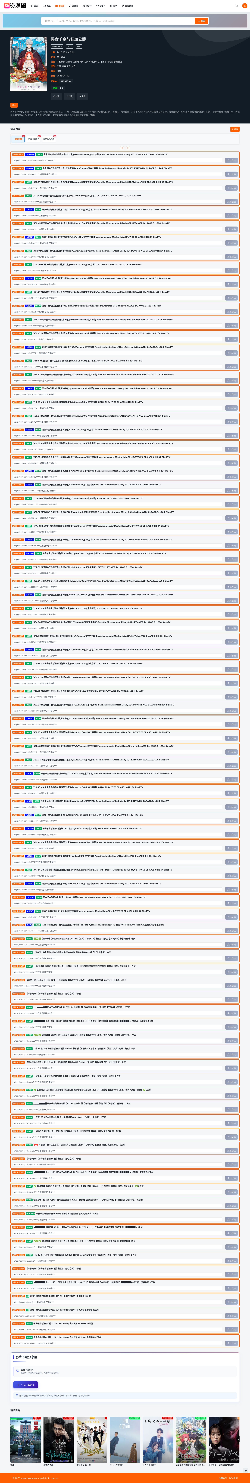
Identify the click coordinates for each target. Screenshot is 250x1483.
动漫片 (102, 6)
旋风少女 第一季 (84, 1465)
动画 (59, 66)
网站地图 (233, 1478)
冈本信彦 (84, 61)
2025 (69, 46)
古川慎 (101, 61)
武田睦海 (61, 57)
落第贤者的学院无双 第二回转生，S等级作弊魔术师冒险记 (191, 1465)
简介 (14, 105)
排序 (236, 129)
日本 (79, 46)
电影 (49, 6)
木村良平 (93, 61)
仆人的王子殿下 (149, 1465)
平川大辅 (109, 61)
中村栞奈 (61, 61)
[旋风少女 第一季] (92, 1440)
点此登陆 (231, 160)
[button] (238, 1439)
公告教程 (129, 6)
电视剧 (61, 6)
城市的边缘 (48, 1465)
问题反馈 (223, 1478)
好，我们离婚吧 (116, 1465)
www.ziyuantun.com (31, 1478)
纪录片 (89, 6)
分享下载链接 (28, 1385)
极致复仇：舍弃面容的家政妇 (221, 1465)
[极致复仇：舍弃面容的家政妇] (224, 1440)
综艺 (115, 6)
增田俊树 (118, 61)
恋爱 (69, 66)
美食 (73, 66)
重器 (12, 1465)
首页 (36, 6)
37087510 (66, 81)
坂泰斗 (69, 61)
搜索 (203, 21)
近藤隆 (76, 61)
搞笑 (64, 66)
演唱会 (75, 6)
